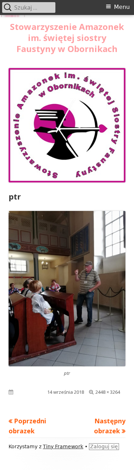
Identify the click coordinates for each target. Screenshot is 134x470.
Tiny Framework (63, 446)
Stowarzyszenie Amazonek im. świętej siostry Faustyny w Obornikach (67, 38)
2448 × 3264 (107, 392)
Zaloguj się (104, 446)
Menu (122, 7)
